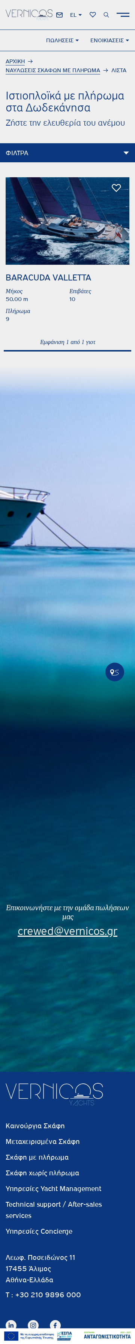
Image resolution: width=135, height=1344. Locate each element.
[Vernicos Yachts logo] (29, 14)
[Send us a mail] (59, 15)
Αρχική (15, 61)
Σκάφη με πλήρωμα (37, 1157)
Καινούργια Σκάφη (35, 1125)
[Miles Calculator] (114, 672)
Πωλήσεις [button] (60, 40)
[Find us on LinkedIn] (11, 1319)
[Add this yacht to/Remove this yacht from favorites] (116, 188)
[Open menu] (123, 15)
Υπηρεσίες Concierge (39, 1231)
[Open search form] (106, 15)
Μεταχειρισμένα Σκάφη (43, 1141)
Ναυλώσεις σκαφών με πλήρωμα (53, 70)
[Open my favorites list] (93, 15)
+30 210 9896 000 (48, 1294)
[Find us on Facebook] (55, 1319)
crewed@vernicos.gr (67, 931)
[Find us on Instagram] (33, 1319)
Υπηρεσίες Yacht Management (53, 1188)
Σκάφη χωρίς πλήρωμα (42, 1173)
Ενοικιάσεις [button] (107, 40)
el (73, 15)
